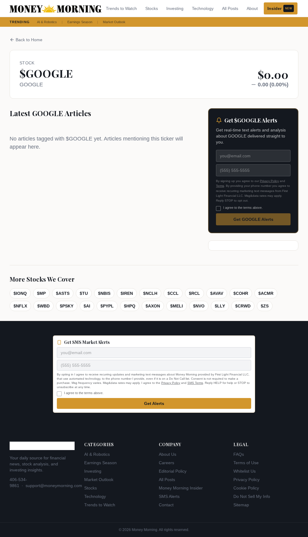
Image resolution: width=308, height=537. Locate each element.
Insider (279, 8)
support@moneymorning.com (54, 485)
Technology (203, 8)
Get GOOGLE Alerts (253, 219)
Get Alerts (154, 403)
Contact (166, 504)
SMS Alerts (169, 496)
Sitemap (241, 504)
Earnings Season (79, 22)
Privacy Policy (269, 181)
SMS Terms (195, 382)
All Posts (230, 8)
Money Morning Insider (181, 488)
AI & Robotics (47, 22)
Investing (174, 8)
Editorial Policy (172, 471)
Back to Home (29, 39)
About (252, 8)
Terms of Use (246, 462)
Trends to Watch (121, 8)
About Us (167, 454)
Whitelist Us (244, 471)
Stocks (151, 8)
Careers (166, 462)
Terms (220, 185)
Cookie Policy (246, 488)
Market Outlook (114, 22)
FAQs (238, 454)
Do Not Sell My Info (251, 496)
